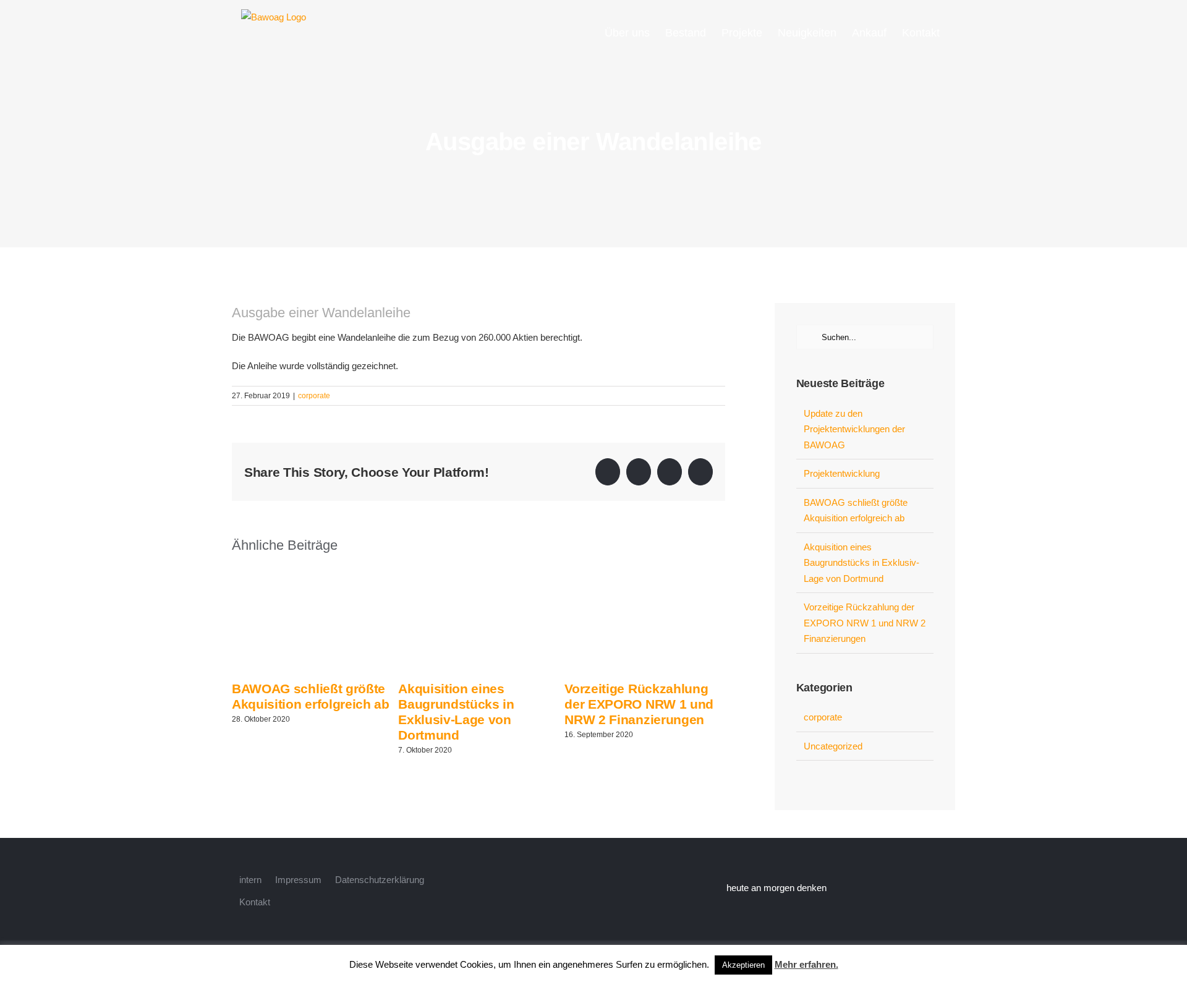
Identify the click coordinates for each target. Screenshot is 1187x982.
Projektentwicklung (842, 473)
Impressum (298, 879)
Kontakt (254, 902)
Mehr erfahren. (806, 964)
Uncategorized (833, 746)
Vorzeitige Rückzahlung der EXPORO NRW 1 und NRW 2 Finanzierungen (638, 704)
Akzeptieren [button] (743, 965)
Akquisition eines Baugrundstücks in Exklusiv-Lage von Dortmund (861, 563)
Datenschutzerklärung (379, 879)
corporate (314, 395)
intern (250, 879)
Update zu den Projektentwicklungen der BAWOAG (854, 429)
